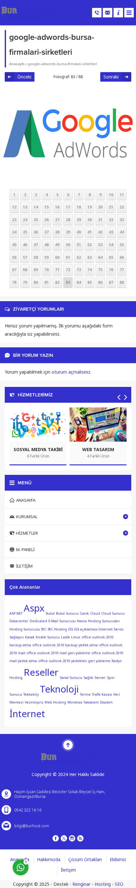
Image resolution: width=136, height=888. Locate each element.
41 (89, 232)
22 (122, 207)
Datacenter (18, 621)
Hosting (103, 884)
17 (68, 207)
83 (68, 282)
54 (111, 244)
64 (100, 257)
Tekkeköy (31, 694)
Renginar (81, 884)
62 (79, 257)
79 (25, 282)
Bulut (50, 613)
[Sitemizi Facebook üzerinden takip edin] (56, 838)
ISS (70, 629)
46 (25, 244)
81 (46, 282)
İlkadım (106, 702)
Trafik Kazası (102, 694)
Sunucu (15, 694)
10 (111, 194)
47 (36, 244)
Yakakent (91, 702)
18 (79, 207)
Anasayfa (16, 64)
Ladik (65, 637)
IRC (43, 629)
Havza (82, 621)
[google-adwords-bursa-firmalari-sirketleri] (68, 183)
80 (36, 282)
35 (25, 232)
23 (14, 219)
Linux (75, 637)
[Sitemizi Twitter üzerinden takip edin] (64, 838)
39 (68, 232)
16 (57, 207)
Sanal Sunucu (71, 677)
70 (46, 269)
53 (100, 244)
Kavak (29, 637)
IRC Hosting (57, 629)
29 (79, 219)
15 (46, 207)
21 (111, 207)
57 (25, 257)
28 (68, 219)
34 (14, 232)
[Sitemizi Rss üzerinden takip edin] (80, 838)
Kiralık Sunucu (48, 637)
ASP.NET (15, 613)
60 (57, 257)
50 (68, 244)
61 (68, 257)
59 (46, 257)
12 (14, 207)
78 (14, 282)
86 (100, 282)
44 (122, 232)
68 (25, 269)
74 (89, 269)
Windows (74, 702)
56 (14, 257)
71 (57, 269)
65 (111, 257)
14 (36, 207)
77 (122, 269)
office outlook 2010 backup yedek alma (65, 645)
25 (36, 219)
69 (36, 269)
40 (79, 232)
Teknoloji (59, 689)
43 (111, 232)
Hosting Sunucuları (104, 621)
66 (122, 257)
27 (57, 219)
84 (79, 282)
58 (36, 257)
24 (25, 219)
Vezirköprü (34, 702)
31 (100, 219)
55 (122, 244)
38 (57, 232)
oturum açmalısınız (71, 372)
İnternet (27, 713)
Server (100, 677)
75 (100, 269)
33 (122, 219)
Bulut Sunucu (67, 613)
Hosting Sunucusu (24, 629)
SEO (119, 884)
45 (14, 244)
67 (14, 269)
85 (89, 282)
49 (57, 244)
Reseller (41, 672)
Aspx (34, 608)
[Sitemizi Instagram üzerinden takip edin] (72, 838)
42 (100, 232)
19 (89, 207)
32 (111, 219)
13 (25, 207)
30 (89, 219)
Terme (85, 694)
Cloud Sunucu (113, 613)
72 (68, 269)
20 (100, 207)
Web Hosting (55, 702)
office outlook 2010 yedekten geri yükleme (74, 661)
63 (89, 257)
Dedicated (38, 621)
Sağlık (88, 677)
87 (111, 282)
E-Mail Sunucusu (62, 621)
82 (57, 282)
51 (79, 244)
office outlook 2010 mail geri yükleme (58, 653)
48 (46, 244)
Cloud (95, 613)
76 (111, 269)
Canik (84, 613)
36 (36, 232)
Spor (111, 677)
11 (122, 194)
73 (79, 269)
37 (46, 232)
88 (122, 282)
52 (89, 244)
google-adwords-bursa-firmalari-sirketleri (62, 64)
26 (46, 219)
